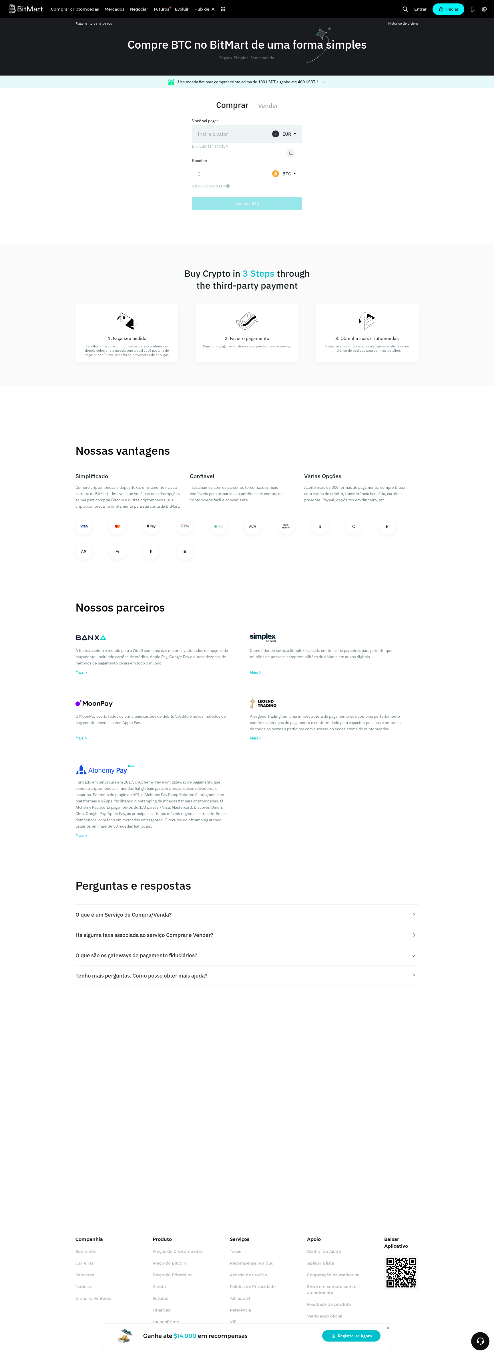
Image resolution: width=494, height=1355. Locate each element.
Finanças (161, 1310)
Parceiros (84, 1274)
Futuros (160, 1298)
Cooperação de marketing (333, 1274)
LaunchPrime (166, 1321)
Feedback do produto (329, 1304)
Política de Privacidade (253, 1286)
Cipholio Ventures (93, 1298)
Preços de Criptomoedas (178, 1251)
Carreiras (84, 1263)
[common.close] (388, 1328)
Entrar (420, 9)
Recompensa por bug (252, 1263)
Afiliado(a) (240, 1298)
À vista (159, 1286)
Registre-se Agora (355, 1335)
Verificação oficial (324, 1316)
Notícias (83, 1286)
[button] (247, 915)
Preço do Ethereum (172, 1274)
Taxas (235, 1251)
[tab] (247, 915)
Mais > (81, 672)
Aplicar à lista (320, 1263)
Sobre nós (85, 1251)
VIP (233, 1321)
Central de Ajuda (324, 1251)
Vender (268, 105)
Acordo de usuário (248, 1274)
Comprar (232, 105)
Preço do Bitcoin (169, 1263)
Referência (240, 1310)
